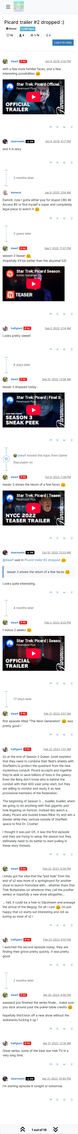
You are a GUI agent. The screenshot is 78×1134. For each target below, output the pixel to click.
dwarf (14, 61)
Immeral (16, 192)
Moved (12, 28)
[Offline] (7, 61)
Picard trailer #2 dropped (42, 560)
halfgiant (17, 328)
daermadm (18, 141)
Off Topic (29, 29)
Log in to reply (63, 42)
